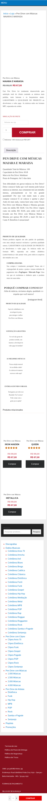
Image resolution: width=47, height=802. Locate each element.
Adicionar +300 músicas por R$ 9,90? (17, 140)
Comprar (27, 132)
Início (5, 14)
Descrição (11, 150)
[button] (11, 448)
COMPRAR (30, 798)
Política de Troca (11, 757)
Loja (12, 14)
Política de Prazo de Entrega (16, 750)
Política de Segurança (13, 754)
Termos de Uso (11, 746)
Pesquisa (7, 528)
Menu (4, 3)
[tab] (11, 150)
